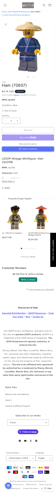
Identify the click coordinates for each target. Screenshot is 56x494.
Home (4, 12)
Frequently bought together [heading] (20, 198)
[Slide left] (22, 77)
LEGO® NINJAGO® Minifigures (18, 12)
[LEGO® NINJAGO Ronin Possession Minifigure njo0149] (41, 217)
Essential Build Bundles (14, 313)
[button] (5, 5)
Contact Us (38, 316)
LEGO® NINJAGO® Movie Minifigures (17, 15)
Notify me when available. (53, 249)
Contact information (30, 488)
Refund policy (31, 484)
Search (8, 400)
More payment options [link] (28, 144)
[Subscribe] (46, 422)
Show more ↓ (8, 181)
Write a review (28, 279)
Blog (28, 316)
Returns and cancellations (17, 394)
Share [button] (7, 188)
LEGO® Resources (37, 313)
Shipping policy (14, 488)
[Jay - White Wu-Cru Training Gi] (15, 217)
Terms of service (45, 484)
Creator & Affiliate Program (17, 406)
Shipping (16, 95)
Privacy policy (18, 484)
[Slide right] (34, 77)
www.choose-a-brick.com (26, 481)
